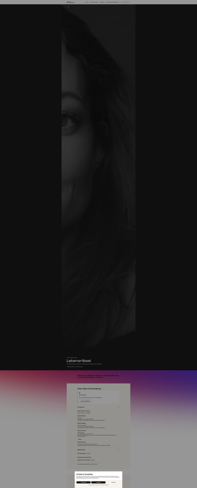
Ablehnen (98, 482)
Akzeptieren (83, 482)
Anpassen (113, 482)
